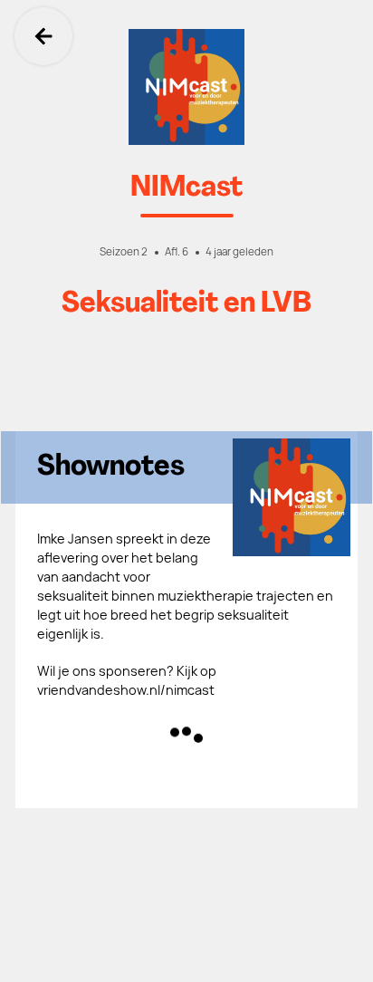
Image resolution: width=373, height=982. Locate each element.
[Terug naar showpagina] (186, 87)
